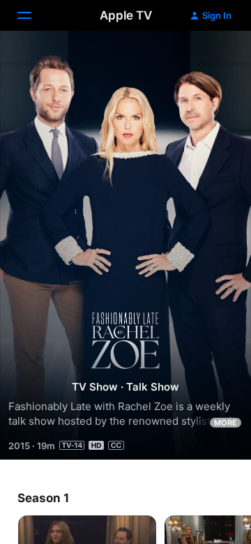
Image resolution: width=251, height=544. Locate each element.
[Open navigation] (32, 15)
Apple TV (126, 15)
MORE (225, 423)
